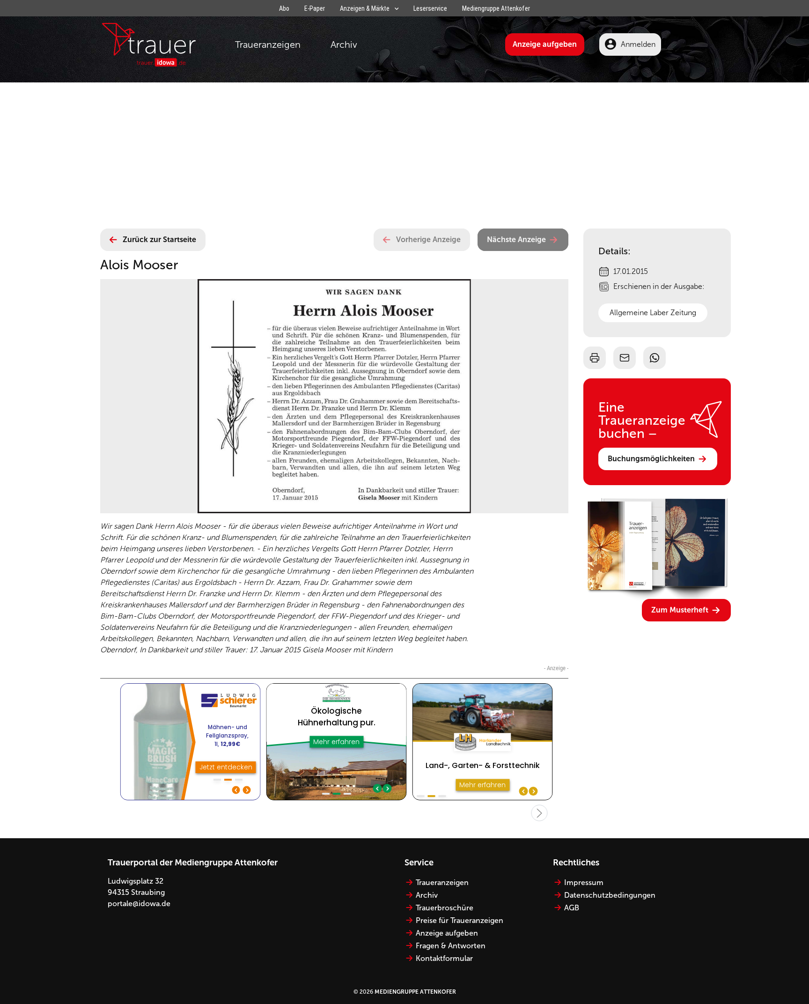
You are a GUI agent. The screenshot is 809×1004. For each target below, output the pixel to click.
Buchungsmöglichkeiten (651, 459)
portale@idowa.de (139, 904)
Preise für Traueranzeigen (459, 920)
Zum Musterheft (679, 610)
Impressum (583, 882)
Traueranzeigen (268, 44)
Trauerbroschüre (444, 908)
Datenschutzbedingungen (609, 895)
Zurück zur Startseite (159, 240)
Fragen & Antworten (450, 946)
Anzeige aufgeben (545, 44)
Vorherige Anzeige (428, 240)
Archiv (344, 44)
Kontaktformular (444, 958)
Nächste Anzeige (516, 240)
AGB (571, 908)
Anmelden (638, 44)
